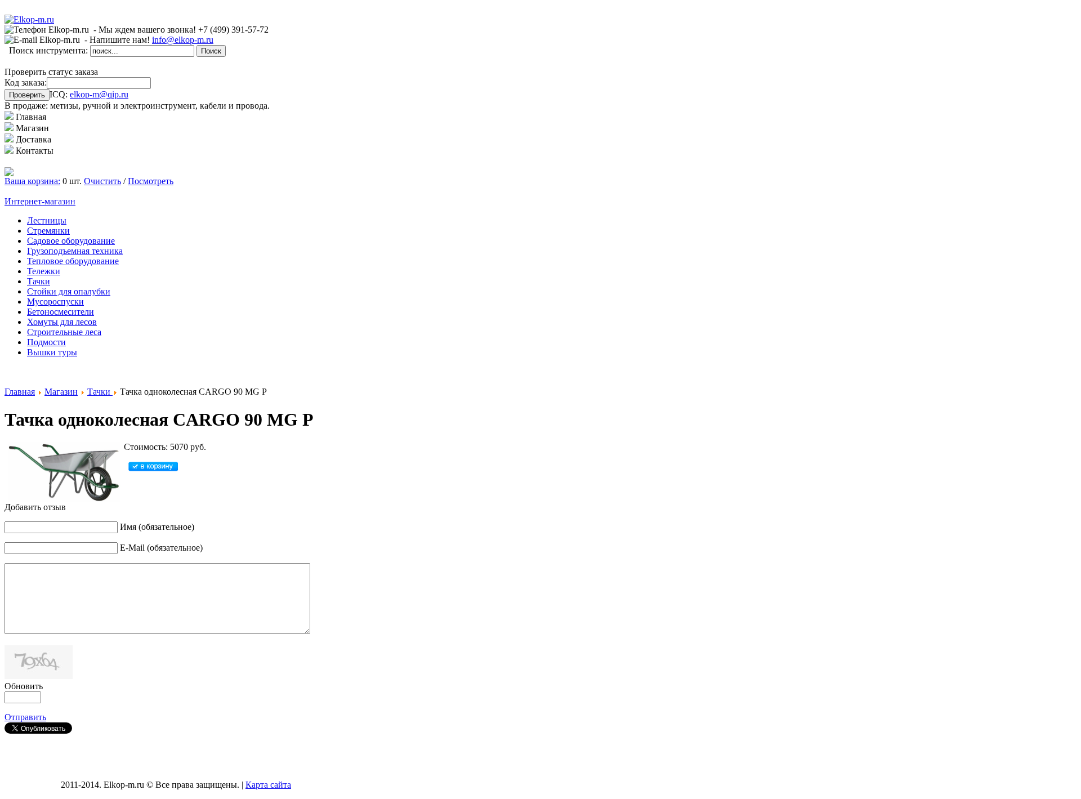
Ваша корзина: (32, 181)
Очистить (102, 181)
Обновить (24, 686)
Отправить (25, 717)
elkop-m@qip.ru (99, 94)
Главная (20, 391)
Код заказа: (26, 82)
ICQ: (89, 94)
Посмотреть (150, 181)
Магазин (61, 391)
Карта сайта (268, 784)
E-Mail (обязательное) (161, 547)
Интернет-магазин (40, 201)
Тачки (100, 391)
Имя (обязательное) (157, 527)
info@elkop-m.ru (182, 39)
